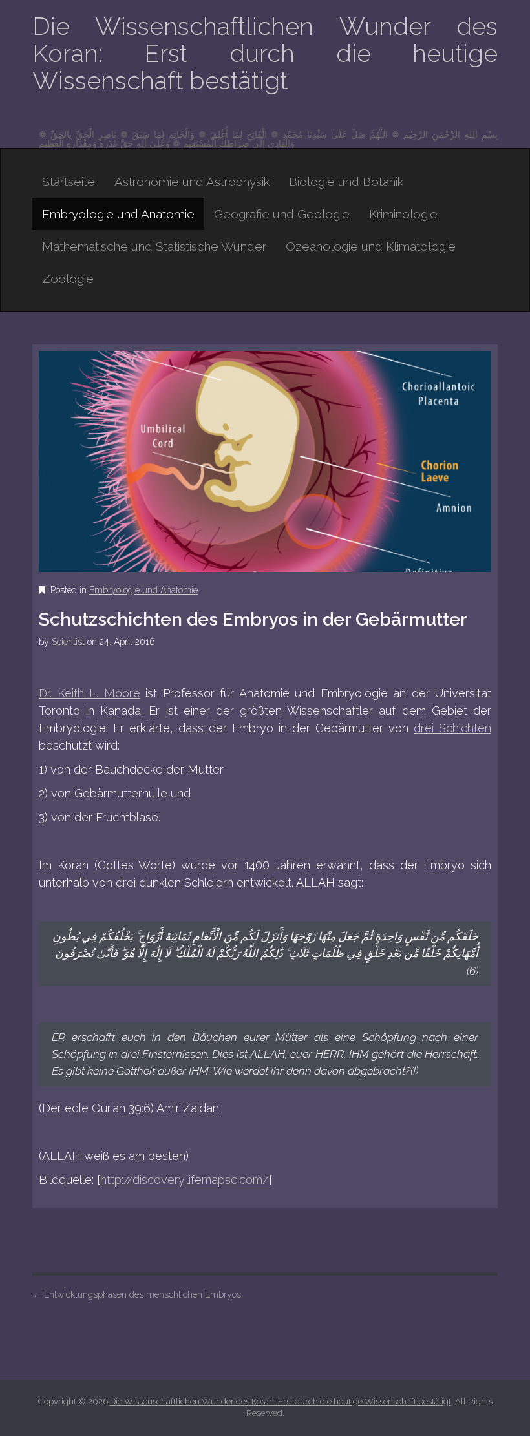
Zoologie (68, 278)
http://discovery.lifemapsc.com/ (184, 1180)
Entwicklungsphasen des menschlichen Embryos (136, 1294)
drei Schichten (452, 728)
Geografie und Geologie (282, 214)
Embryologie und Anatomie (118, 214)
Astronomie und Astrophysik (192, 181)
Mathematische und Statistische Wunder (154, 246)
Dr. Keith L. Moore (89, 693)
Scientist (68, 642)
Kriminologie (403, 214)
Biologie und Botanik (346, 181)
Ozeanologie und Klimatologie (371, 246)
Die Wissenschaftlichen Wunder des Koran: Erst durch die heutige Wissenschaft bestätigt (265, 53)
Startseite (68, 181)
